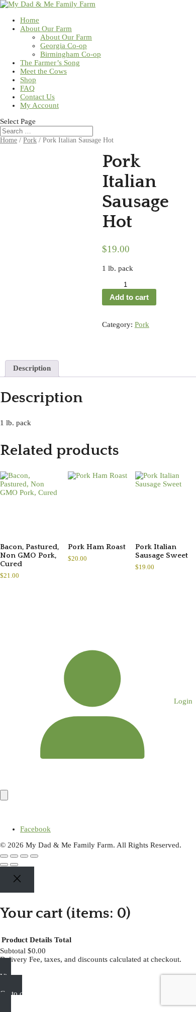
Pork (30, 140)
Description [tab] (32, 368)
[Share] (24, 856)
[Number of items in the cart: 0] (4, 795)
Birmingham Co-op (70, 54)
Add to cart (129, 297)
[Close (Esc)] (34, 856)
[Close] (17, 880)
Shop (28, 80)
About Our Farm (46, 29)
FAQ (27, 88)
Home (29, 20)
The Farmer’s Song (50, 63)
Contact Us (37, 97)
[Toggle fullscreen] (14, 856)
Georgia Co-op (63, 46)
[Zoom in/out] (4, 856)
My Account (39, 105)
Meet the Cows (43, 71)
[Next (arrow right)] (14, 864)
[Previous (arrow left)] (4, 864)
